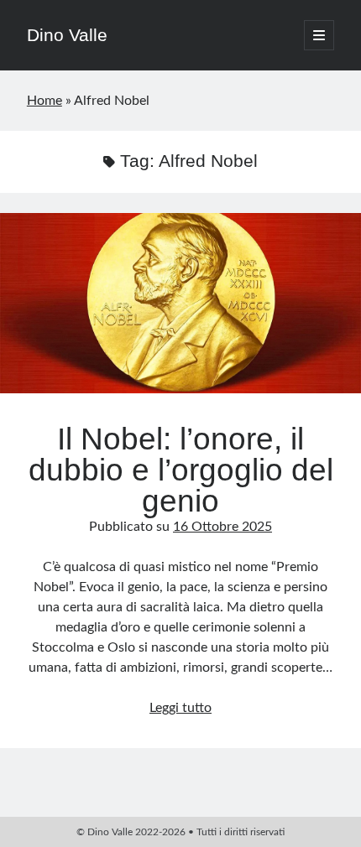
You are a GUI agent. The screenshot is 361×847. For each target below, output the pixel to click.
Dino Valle (67, 34)
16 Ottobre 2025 (222, 526)
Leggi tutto (180, 707)
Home (44, 100)
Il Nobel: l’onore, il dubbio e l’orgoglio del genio (180, 303)
